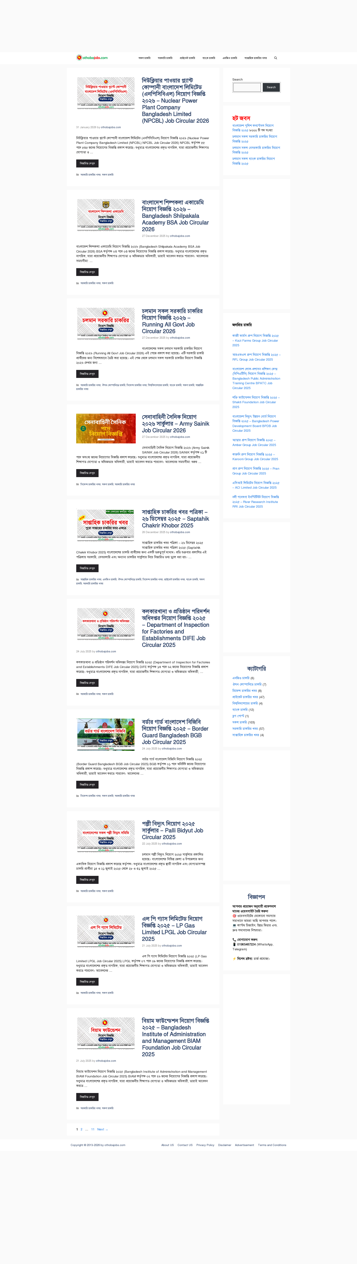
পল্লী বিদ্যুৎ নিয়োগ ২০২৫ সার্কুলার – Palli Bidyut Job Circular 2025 (172, 830)
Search (237, 80)
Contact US (185, 1145)
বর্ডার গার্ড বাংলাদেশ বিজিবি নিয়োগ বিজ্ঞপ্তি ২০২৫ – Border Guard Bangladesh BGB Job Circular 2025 (175, 732)
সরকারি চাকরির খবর (91, 174)
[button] (276, 58)
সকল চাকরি (144, 58)
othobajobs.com (114, 1145)
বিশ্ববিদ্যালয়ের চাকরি (158, 385)
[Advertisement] (111, 26)
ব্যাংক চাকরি (208, 58)
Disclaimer (224, 1145)
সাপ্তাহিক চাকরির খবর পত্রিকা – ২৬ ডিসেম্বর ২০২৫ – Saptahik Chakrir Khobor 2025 (175, 519)
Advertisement (244, 1145)
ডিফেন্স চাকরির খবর (137, 385)
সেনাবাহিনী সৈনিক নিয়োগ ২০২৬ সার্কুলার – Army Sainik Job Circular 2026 (175, 423)
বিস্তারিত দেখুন (87, 163)
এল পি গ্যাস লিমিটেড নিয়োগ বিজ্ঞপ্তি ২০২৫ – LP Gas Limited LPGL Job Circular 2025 (174, 928)
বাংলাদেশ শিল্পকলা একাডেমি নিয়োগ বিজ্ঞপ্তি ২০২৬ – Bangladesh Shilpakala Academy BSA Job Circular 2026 (175, 216)
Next (102, 1129)
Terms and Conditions (272, 1145)
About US (167, 1145)
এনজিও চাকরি (230, 58)
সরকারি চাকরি (165, 58)
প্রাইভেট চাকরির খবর (174, 579)
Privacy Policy (205, 1145)
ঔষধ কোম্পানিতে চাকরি (113, 385)
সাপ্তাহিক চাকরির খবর (256, 58)
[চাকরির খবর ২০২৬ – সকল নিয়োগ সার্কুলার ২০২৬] (93, 58)
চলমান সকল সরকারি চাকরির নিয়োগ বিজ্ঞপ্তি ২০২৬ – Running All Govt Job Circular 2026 (172, 321)
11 (93, 1129)
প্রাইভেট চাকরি (187, 58)
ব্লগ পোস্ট (238, 716)
